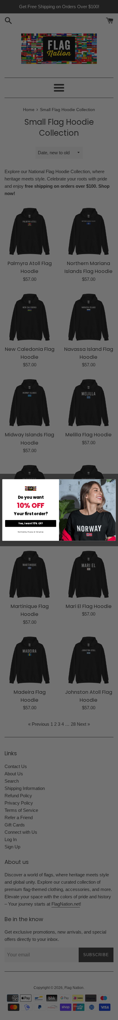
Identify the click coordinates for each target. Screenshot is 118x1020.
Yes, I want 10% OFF (30, 523)
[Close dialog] (113, 481)
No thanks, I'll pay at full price (31, 532)
